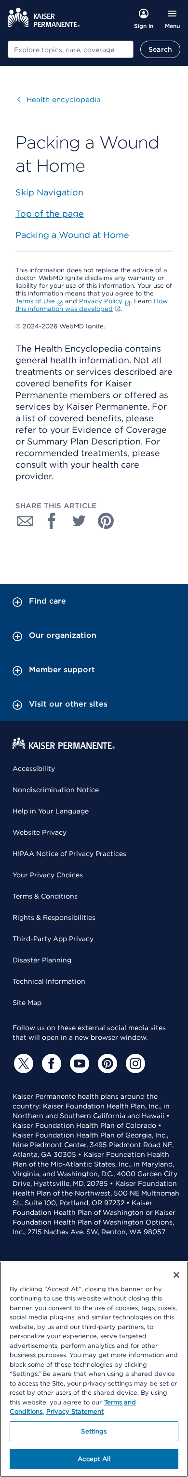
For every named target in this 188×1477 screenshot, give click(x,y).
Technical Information (49, 981)
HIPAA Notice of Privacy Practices (69, 853)
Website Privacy (40, 832)
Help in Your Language (51, 811)
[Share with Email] (25, 521)
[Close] (176, 1274)
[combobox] (71, 49)
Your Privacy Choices (48, 875)
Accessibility (34, 768)
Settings (94, 1431)
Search (160, 49)
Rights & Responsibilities (54, 917)
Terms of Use (35, 301)
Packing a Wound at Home (72, 235)
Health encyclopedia (59, 99)
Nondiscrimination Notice (56, 790)
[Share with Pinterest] (106, 521)
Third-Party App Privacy (53, 939)
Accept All (94, 1458)
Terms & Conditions (45, 896)
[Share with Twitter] (79, 521)
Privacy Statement (75, 1411)
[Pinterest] (106, 1063)
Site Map (27, 1002)
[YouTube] (78, 1063)
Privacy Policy (100, 301)
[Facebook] (50, 1063)
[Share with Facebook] (52, 521)
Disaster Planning (42, 960)
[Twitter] (22, 1063)
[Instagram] (134, 1063)
